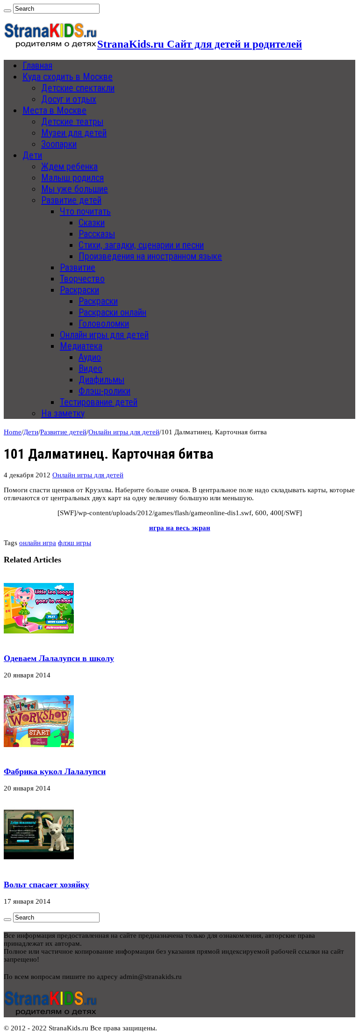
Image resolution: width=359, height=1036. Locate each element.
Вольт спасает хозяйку (46, 884)
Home (13, 432)
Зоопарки (59, 144)
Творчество (82, 278)
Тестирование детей (98, 402)
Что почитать (85, 211)
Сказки (92, 222)
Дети (32, 155)
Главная (37, 65)
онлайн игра (37, 543)
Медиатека (81, 346)
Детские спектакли (78, 88)
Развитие (77, 267)
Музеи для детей (74, 132)
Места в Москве (54, 110)
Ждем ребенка (69, 166)
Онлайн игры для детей (104, 334)
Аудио (90, 357)
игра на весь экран (179, 528)
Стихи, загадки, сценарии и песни (141, 245)
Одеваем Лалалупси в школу (59, 658)
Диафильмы (101, 379)
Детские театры (72, 121)
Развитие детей (71, 200)
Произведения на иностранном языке (150, 256)
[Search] (7, 10)
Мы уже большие (74, 188)
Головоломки (104, 323)
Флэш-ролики (104, 390)
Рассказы (97, 233)
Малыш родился (72, 177)
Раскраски (79, 289)
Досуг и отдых (68, 99)
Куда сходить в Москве (67, 76)
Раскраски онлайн (112, 312)
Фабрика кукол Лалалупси (55, 771)
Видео (90, 368)
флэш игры (74, 543)
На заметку (63, 413)
